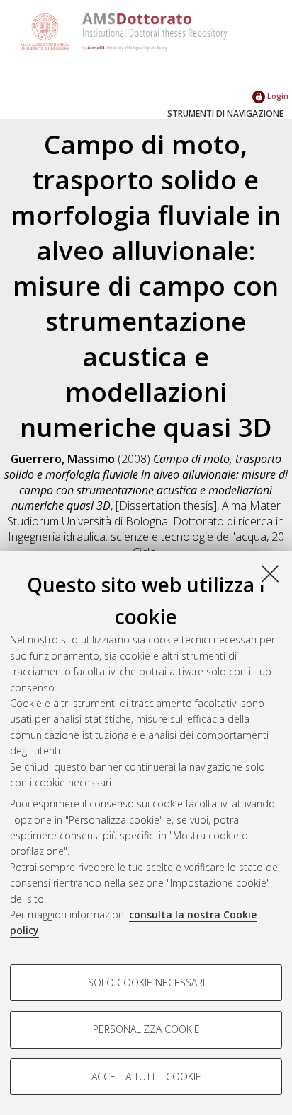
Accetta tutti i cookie (146, 1076)
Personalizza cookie (146, 1029)
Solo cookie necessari (146, 982)
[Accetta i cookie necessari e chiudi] (270, 573)
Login (276, 96)
